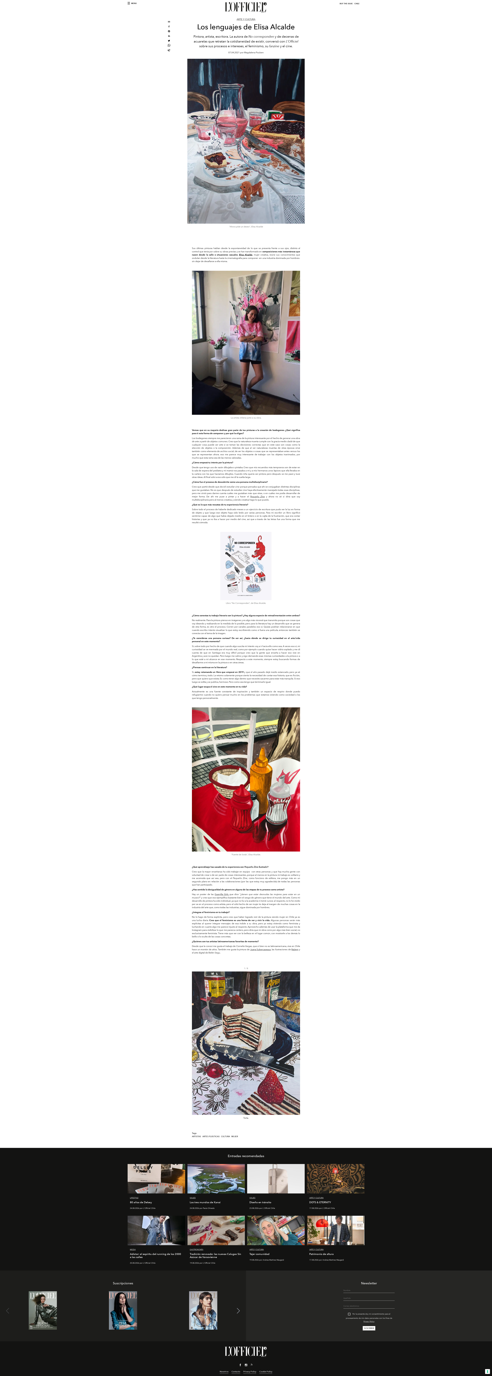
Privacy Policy (369, 1321)
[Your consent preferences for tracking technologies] (487, 1371)
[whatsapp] (169, 45)
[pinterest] (169, 31)
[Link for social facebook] (240, 1365)
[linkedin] (169, 36)
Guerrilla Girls (222, 894)
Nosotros (224, 1371)
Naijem (294, 949)
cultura (225, 1136)
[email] (169, 22)
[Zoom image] (246, 343)
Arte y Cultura (246, 19)
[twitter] (169, 41)
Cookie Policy (265, 1371)
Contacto (236, 1371)
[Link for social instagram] (246, 1365)
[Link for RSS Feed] (251, 1365)
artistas (196, 1136)
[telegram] (169, 50)
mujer (234, 1136)
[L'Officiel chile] (246, 7)
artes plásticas (211, 1136)
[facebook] (169, 26)
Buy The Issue (346, 4)
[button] (297, 1046)
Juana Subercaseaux (260, 949)
